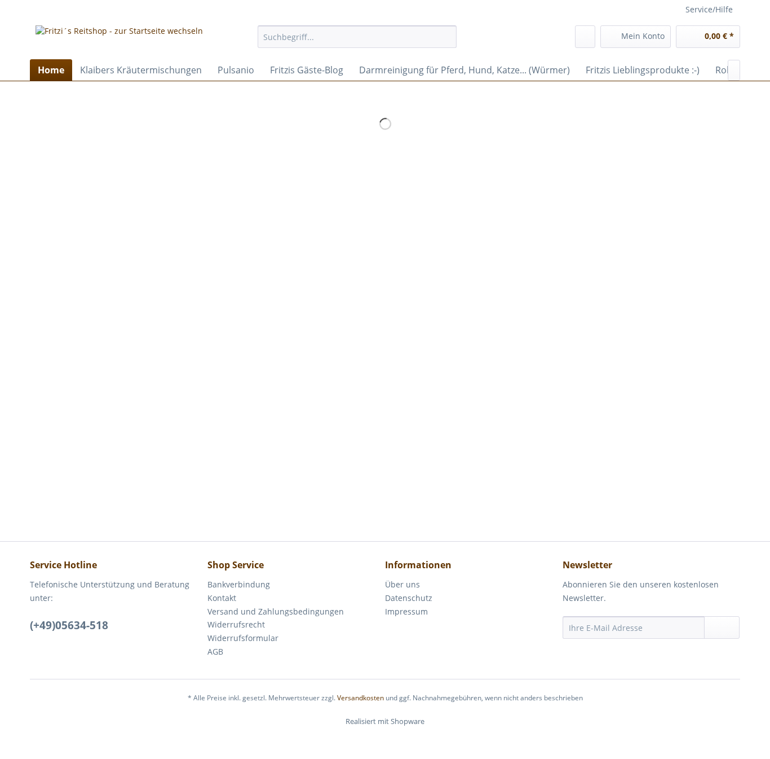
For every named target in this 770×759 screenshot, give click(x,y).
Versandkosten (360, 698)
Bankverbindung (238, 584)
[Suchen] (446, 36)
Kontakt (221, 598)
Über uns (402, 584)
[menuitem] (357, 36)
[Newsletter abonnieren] (722, 627)
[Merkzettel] (585, 36)
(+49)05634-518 (69, 625)
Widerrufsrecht (236, 624)
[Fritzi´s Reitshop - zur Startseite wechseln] (119, 39)
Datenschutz (408, 598)
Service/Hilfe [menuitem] (709, 9)
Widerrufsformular (242, 638)
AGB (215, 651)
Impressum (406, 611)
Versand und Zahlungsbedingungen (275, 611)
